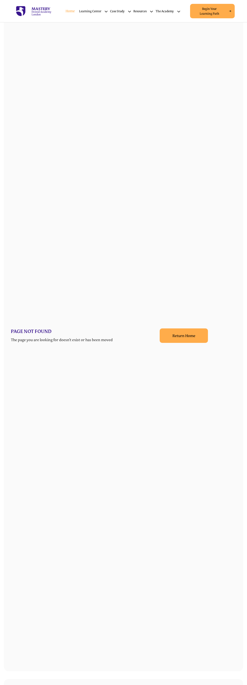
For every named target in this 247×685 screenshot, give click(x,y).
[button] (93, 11)
